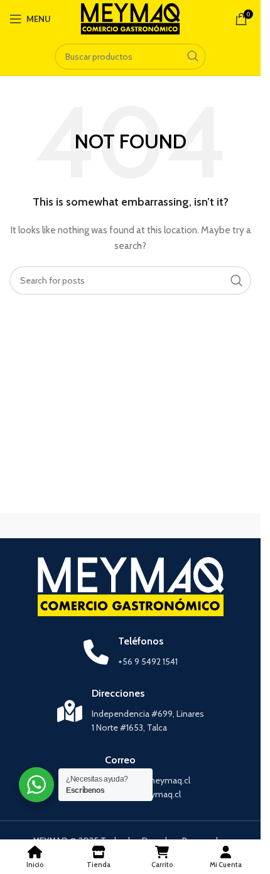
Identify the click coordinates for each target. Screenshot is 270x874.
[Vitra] (68, 525)
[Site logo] (130, 17)
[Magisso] (193, 525)
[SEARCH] (193, 56)
